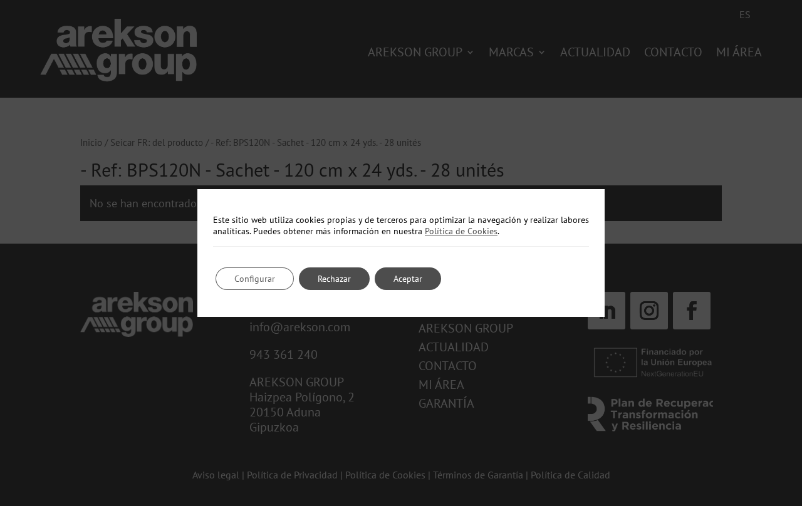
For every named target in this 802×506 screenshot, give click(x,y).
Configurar (254, 278)
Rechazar (334, 278)
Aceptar (407, 278)
